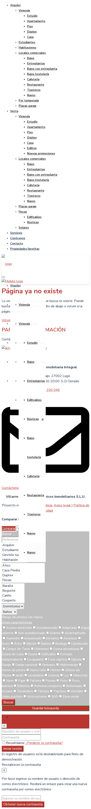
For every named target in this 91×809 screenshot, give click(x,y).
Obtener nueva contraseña (23, 804)
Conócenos (17, 238)
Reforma (23, 686)
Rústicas (33, 222)
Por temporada (29, 101)
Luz (66, 675)
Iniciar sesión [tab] (19, 717)
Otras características (17, 622)
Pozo (64, 680)
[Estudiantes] (14, 550)
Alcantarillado (75, 633)
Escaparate (35, 659)
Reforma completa (48, 686)
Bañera (46, 643)
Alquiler (15, 5)
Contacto (16, 243)
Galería (76, 659)
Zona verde (70, 696)
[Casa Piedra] (23, 570)
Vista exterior (37, 696)
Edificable (48, 654)
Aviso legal (63, 505)
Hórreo (55, 670)
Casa (30, 37)
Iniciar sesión (12, 748)
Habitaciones (27, 48)
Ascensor (70, 638)
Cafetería (33, 79)
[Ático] (23, 565)
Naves (31, 95)
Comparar (9, 528)
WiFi (54, 696)
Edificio (32, 148)
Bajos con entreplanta (42, 69)
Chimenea (41, 649)
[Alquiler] (14, 545)
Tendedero (25, 691)
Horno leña (38, 670)
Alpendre (13, 638)
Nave (10, 680)
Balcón (31, 643)
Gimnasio (48, 664)
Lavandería (36, 675)
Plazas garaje (27, 106)
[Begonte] (13, 590)
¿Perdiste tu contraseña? (44, 743)
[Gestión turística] (14, 555)
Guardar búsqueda (45, 708)
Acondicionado (47, 627)
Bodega (61, 643)
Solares (24, 228)
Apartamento (36, 21)
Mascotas (80, 675)
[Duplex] (23, 575)
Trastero (59, 691)
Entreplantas (36, 63)
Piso (30, 26)
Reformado (74, 686)
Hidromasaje (68, 664)
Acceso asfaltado (19, 627)
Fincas (23, 212)
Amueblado (32, 638)
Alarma (55, 633)
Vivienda (24, 10)
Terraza (43, 691)
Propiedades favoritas (24, 249)
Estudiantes (27, 42)
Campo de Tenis (18, 649)
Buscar (8, 702)
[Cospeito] (13, 600)
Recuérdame (15, 743)
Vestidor (76, 691)
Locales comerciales (32, 53)
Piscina (50, 680)
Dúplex (32, 32)
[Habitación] (14, 559)
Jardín (19, 675)
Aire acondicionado (31, 633)
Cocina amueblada (66, 649)
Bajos (30, 58)
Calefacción (79, 643)
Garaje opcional (26, 664)
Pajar (21, 680)
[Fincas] (23, 580)
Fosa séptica (57, 659)
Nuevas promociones (41, 153)
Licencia (53, 675)
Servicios (16, 233)
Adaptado (69, 627)
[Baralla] (13, 585)
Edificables (34, 217)
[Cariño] (13, 595)
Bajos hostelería (38, 74)
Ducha (32, 654)
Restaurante (35, 85)
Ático (18, 643)
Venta (14, 111)
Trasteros (33, 90)
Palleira (35, 680)
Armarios (52, 638)
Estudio (32, 16)
